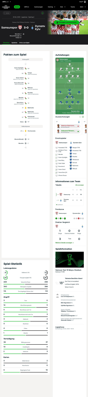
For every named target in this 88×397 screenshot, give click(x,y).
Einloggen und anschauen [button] (68, 22)
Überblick (6, 42)
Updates (14, 42)
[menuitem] (17, 6)
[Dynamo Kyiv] (61, 200)
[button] (51, 6)
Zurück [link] (7, 13)
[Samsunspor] (61, 194)
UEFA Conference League (6, 7)
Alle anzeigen (79, 185)
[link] (17, 6)
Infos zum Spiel (24, 42)
